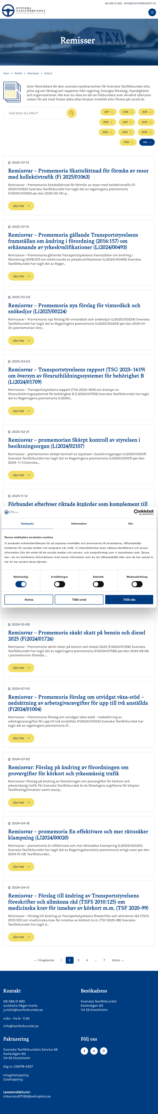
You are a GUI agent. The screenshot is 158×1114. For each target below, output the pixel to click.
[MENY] (152, 12)
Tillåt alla (129, 599)
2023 (105, 132)
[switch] (59, 584)
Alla (145, 142)
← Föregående (44, 960)
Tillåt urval (79, 599)
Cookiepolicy (13, 1079)
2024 (125, 132)
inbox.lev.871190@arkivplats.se (27, 1096)
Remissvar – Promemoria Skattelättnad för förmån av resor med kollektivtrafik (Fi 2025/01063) (78, 174)
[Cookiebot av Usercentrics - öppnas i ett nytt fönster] (137, 512)
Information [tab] (79, 523)
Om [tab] (130, 523)
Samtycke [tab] (27, 523)
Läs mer (18, 206)
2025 (144, 132)
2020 (106, 122)
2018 (125, 112)
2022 (144, 122)
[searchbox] (34, 113)
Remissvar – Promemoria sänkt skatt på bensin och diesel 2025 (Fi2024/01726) (76, 636)
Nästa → (118, 960)
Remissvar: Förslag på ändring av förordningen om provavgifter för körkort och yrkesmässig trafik (68, 770)
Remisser (33, 73)
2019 (144, 112)
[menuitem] (152, 12)
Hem (6, 73)
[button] (71, 113)
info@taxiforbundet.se (140, 3)
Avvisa (28, 599)
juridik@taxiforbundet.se (23, 1010)
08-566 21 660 (113, 3)
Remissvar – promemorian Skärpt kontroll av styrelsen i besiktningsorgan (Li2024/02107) (74, 443)
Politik (18, 73)
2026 (126, 142)
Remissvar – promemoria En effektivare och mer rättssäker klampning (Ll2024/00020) (78, 834)
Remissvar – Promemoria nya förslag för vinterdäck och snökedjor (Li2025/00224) (74, 308)
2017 (106, 112)
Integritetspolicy (16, 1075)
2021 (125, 122)
